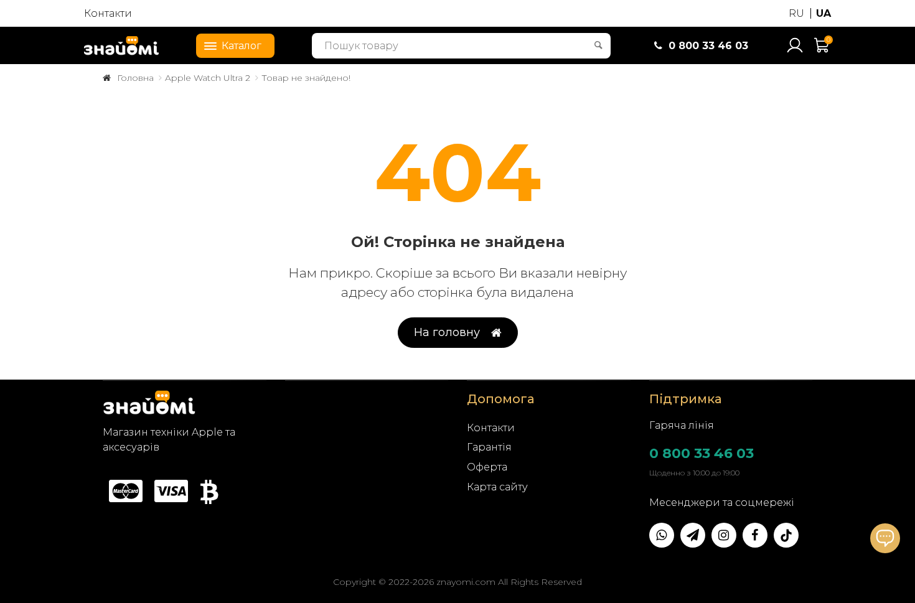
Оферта (487, 467)
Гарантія (489, 447)
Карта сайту (497, 487)
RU (796, 13)
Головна (135, 77)
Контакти (108, 13)
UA (823, 13)
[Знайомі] (121, 45)
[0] (822, 51)
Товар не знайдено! (305, 77)
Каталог (241, 46)
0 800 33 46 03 (701, 453)
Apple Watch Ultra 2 (207, 77)
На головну (447, 332)
